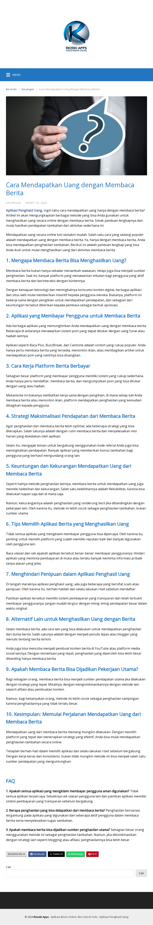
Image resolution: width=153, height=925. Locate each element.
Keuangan (28, 89)
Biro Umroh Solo (87, 917)
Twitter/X (57, 854)
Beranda (11, 89)
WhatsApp (77, 854)
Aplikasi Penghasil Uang (113, 917)
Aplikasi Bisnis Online (63, 917)
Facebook (38, 854)
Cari (8, 867)
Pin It (94, 854)
